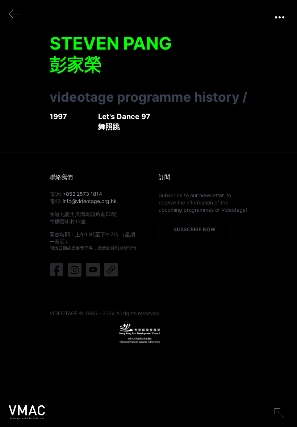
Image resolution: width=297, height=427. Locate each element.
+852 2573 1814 (82, 194)
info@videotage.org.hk (90, 201)
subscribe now (194, 229)
